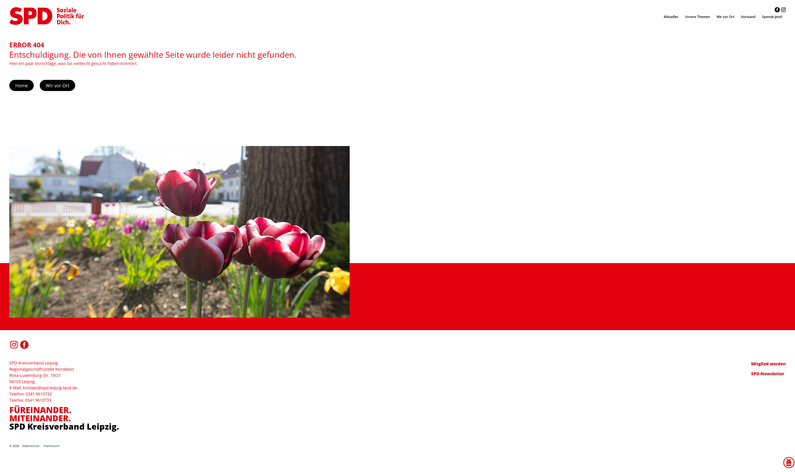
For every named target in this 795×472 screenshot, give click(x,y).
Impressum (51, 446)
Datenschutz (31, 446)
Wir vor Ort (57, 85)
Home (21, 85)
